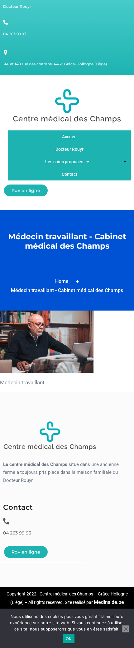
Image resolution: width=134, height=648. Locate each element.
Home (62, 281)
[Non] (125, 629)
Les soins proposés (64, 161)
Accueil (69, 136)
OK (69, 638)
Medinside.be (109, 602)
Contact (69, 174)
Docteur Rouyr (69, 149)
